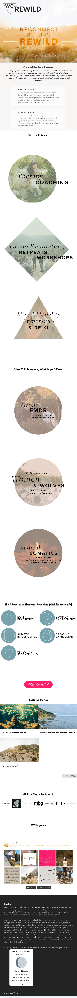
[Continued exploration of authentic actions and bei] (12, 875)
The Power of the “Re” (10, 766)
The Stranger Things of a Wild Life (14, 732)
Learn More (21, 984)
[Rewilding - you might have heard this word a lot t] (12, 858)
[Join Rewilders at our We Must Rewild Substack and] (47, 858)
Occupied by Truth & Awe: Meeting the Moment (57, 732)
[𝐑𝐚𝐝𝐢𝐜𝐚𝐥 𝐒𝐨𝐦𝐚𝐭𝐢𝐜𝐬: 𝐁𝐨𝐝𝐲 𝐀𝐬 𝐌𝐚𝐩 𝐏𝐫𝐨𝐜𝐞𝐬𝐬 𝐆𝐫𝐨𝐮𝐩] (29, 858)
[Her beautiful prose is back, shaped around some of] (47, 875)
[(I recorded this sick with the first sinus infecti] (64, 858)
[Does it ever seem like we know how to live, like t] (64, 875)
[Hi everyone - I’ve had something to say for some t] (29, 875)
